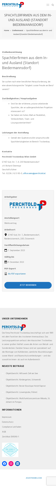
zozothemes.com (34, 478)
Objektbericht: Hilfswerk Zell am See (22, 373)
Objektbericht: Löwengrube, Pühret (21, 392)
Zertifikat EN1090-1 (10, 436)
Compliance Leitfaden (11, 427)
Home (6, 30)
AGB (4, 432)
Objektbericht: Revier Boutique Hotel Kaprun (26, 386)
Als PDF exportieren (16, 274)
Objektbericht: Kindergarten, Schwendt (23, 379)
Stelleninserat (17, 30)
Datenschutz (7, 422)
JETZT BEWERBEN (28, 285)
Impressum (6, 417)
